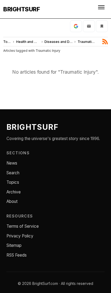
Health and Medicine (28, 42)
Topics (7, 42)
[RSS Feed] (105, 41)
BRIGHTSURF (21, 9)
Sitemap (14, 245)
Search (12, 172)
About (12, 201)
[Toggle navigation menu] (102, 9)
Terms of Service (22, 226)
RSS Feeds (16, 255)
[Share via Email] (89, 26)
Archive (13, 192)
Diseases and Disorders (58, 42)
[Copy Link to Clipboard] (102, 26)
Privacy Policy (19, 236)
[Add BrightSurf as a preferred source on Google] (76, 26)
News (11, 163)
